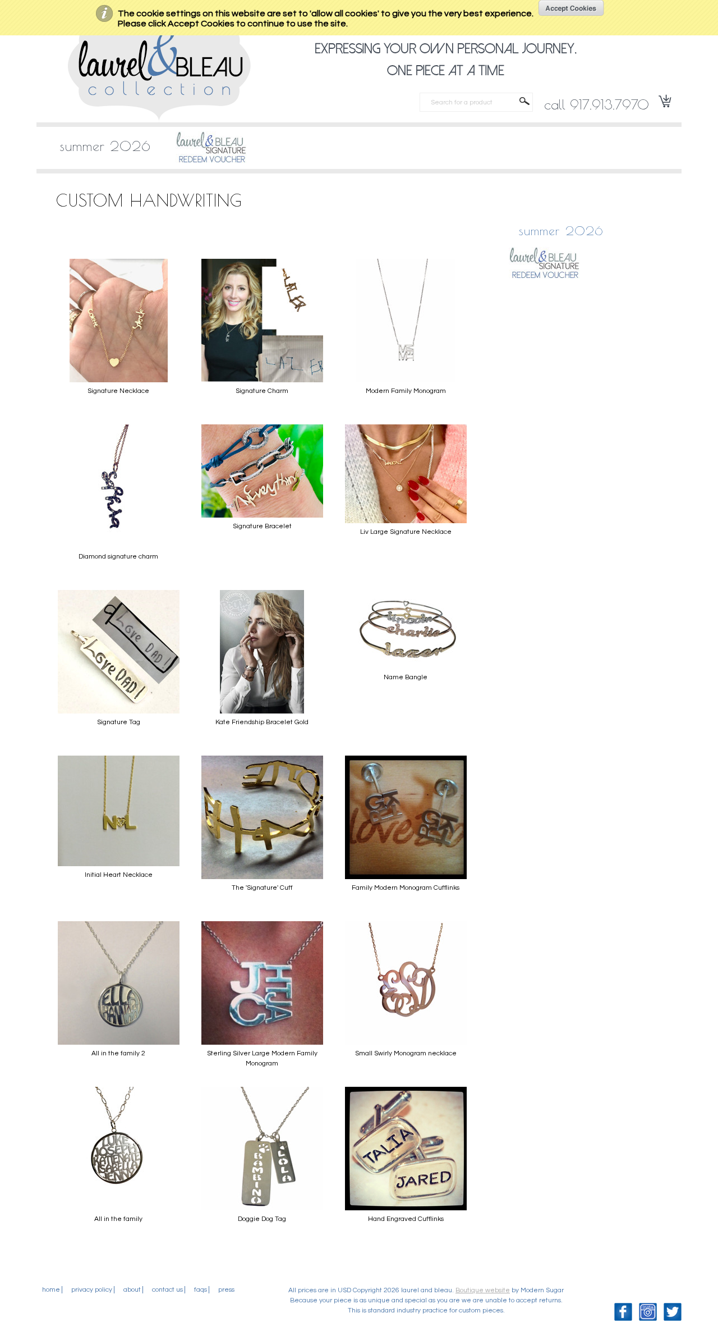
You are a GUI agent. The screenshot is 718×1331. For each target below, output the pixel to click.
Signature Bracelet (262, 526)
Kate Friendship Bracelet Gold (262, 722)
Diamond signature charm (118, 556)
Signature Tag (118, 722)
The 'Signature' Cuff (262, 887)
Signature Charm (262, 391)
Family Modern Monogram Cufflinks (405, 887)
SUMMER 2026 (105, 146)
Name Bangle (405, 677)
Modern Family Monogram (406, 391)
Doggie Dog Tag (262, 1219)
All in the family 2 (118, 1053)
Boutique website (482, 1290)
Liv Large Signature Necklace (406, 532)
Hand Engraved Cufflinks (406, 1219)
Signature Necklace (118, 391)
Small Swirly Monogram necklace (406, 1053)
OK (571, 8)
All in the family (118, 1219)
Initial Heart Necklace (119, 875)
